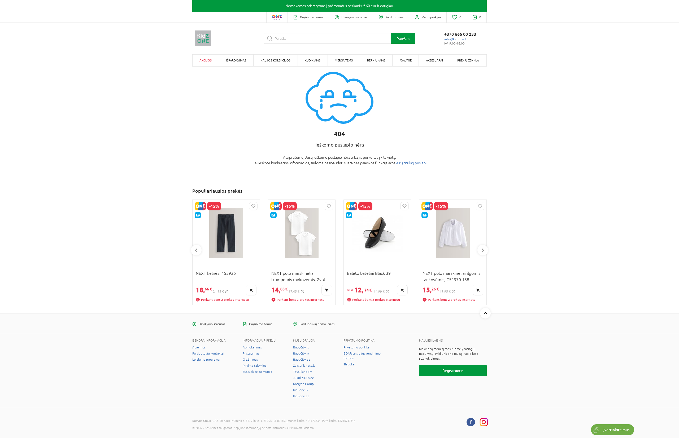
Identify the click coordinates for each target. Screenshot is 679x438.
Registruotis (452, 370)
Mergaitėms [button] (344, 60)
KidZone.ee (301, 396)
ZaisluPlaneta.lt (304, 366)
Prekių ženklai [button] (468, 60)
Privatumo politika (356, 347)
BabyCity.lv (301, 353)
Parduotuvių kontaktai (208, 353)
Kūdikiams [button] (312, 60)
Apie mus (199, 347)
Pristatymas (251, 353)
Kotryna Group (303, 384)
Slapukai (349, 364)
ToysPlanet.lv (302, 372)
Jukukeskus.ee (303, 378)
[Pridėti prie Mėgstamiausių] (253, 206)
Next (482, 250)
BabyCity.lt (301, 347)
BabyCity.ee (301, 359)
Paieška (403, 38)
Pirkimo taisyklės (254, 366)
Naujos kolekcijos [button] (275, 60)
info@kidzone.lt (455, 39)
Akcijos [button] (205, 60)
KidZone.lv (300, 390)
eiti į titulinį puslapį (411, 163)
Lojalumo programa (206, 359)
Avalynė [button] (406, 60)
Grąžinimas (250, 359)
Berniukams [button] (376, 60)
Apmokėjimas (252, 347)
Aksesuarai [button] (434, 60)
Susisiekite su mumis (257, 372)
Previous (196, 250)
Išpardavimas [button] (236, 60)
